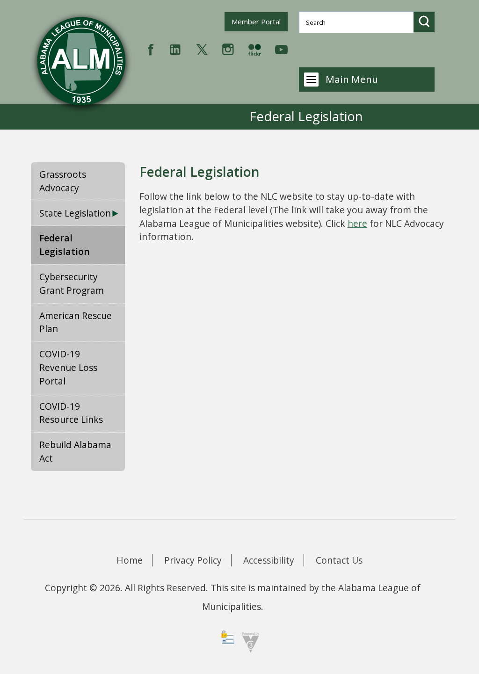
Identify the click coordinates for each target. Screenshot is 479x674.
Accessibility (268, 560)
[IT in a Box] (248, 641)
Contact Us (339, 560)
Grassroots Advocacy (62, 181)
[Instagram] (228, 48)
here (357, 223)
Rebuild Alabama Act (75, 451)
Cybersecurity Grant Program (71, 283)
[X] (202, 48)
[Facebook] (151, 48)
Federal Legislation (64, 245)
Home (129, 560)
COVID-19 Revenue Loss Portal (68, 367)
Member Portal (259, 21)
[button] (424, 21)
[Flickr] (254, 48)
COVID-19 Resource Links (71, 413)
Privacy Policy (193, 560)
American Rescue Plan (75, 322)
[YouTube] (281, 48)
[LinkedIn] (175, 48)
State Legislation (75, 213)
